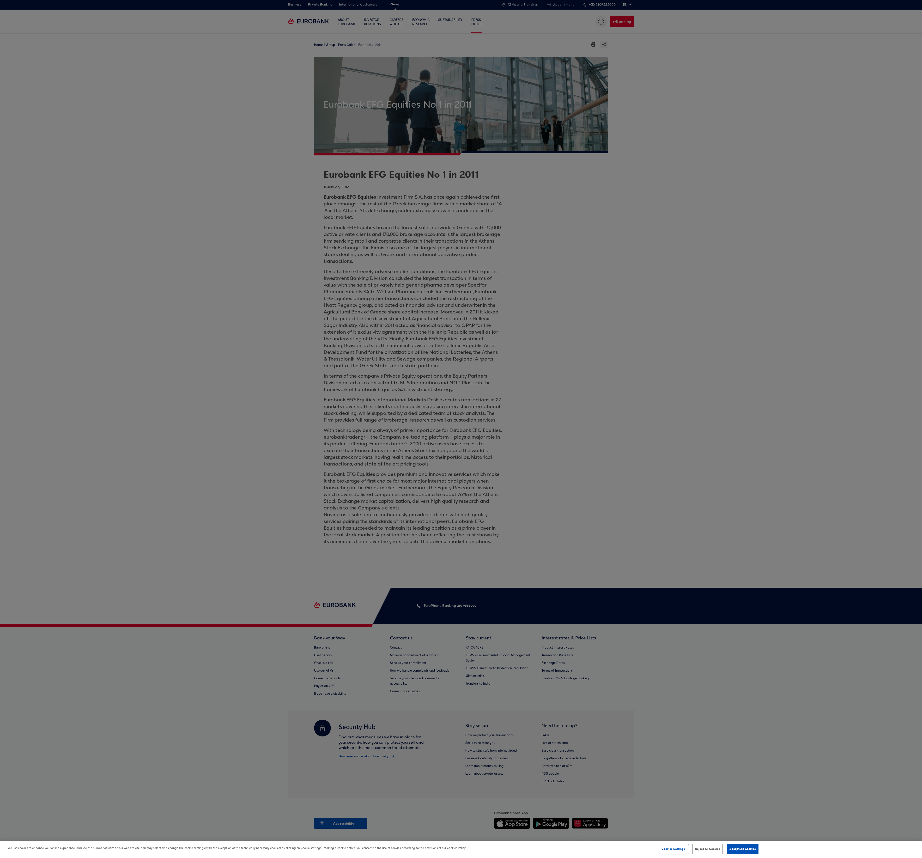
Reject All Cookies (707, 849)
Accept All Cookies (742, 849)
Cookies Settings (673, 849)
